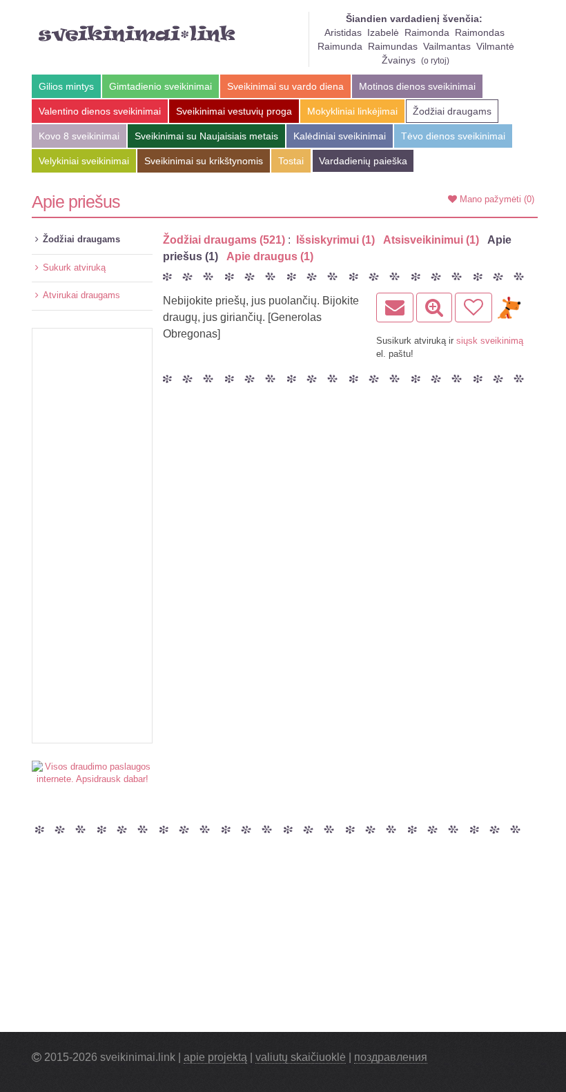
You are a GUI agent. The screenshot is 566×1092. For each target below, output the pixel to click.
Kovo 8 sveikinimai (79, 136)
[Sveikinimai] (137, 33)
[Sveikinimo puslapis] (434, 307)
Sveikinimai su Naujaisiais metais (206, 136)
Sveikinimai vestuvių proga (234, 111)
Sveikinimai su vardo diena (285, 86)
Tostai (291, 160)
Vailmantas (447, 46)
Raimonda (426, 32)
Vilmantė (495, 46)
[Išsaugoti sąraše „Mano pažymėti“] (473, 307)
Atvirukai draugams (81, 295)
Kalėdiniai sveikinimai (339, 136)
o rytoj (435, 61)
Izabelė (383, 32)
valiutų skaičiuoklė (300, 1057)
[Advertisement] (92, 536)
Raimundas (393, 46)
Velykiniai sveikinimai (84, 160)
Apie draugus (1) (269, 256)
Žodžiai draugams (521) (224, 240)
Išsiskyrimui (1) (335, 240)
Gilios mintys (66, 86)
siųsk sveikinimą (489, 340)
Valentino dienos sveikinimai (100, 111)
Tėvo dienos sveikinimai (453, 136)
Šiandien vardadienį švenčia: (414, 18)
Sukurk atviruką (74, 267)
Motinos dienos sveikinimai (417, 86)
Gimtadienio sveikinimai (160, 86)
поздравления (390, 1057)
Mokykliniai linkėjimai (352, 111)
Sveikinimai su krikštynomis (203, 160)
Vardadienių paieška (363, 160)
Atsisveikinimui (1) (431, 240)
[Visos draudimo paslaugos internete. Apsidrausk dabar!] (92, 773)
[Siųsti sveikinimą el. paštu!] (394, 307)
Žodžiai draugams (452, 111)
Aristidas (343, 32)
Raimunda (340, 46)
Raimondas (480, 32)
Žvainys (399, 60)
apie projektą (215, 1057)
